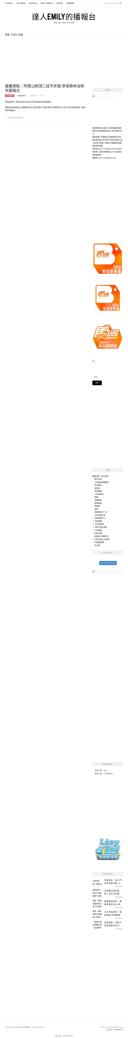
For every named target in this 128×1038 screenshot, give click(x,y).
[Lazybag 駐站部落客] (107, 850)
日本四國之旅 (100, 515)
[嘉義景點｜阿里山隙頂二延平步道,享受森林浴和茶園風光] (28, 101)
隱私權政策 (68, 1036)
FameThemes (118, 1027)
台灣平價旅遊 (21, 3)
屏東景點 (98, 503)
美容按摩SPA (100, 518)
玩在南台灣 (9, 96)
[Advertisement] (46, 64)
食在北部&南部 (101, 527)
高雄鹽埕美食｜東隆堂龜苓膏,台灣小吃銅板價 (113, 903)
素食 (96, 509)
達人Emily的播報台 (64, 16)
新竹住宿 (98, 479)
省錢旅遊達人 (22, 96)
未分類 (97, 545)
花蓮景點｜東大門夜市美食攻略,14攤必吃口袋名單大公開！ (113, 882)
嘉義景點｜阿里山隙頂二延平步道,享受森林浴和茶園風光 (44, 88)
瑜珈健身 (98, 521)
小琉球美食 (99, 494)
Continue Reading (15, 118)
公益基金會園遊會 (102, 482)
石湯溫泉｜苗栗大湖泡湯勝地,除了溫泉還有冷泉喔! (113, 924)
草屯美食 (98, 485)
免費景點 (98, 500)
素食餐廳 (98, 491)
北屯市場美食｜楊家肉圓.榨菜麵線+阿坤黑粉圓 (113, 913)
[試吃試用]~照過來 (102, 539)
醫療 (96, 497)
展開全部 (95, 476)
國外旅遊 (60, 3)
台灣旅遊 (98, 530)
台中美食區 (9, 3)
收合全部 (104, 476)
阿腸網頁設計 (118, 1030)
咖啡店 (97, 488)
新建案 (97, 506)
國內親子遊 (33, 3)
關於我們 (58, 1036)
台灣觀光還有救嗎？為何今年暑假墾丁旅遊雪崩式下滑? (113, 892)
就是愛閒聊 (70, 3)
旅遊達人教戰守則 (47, 3)
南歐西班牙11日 (101, 512)
